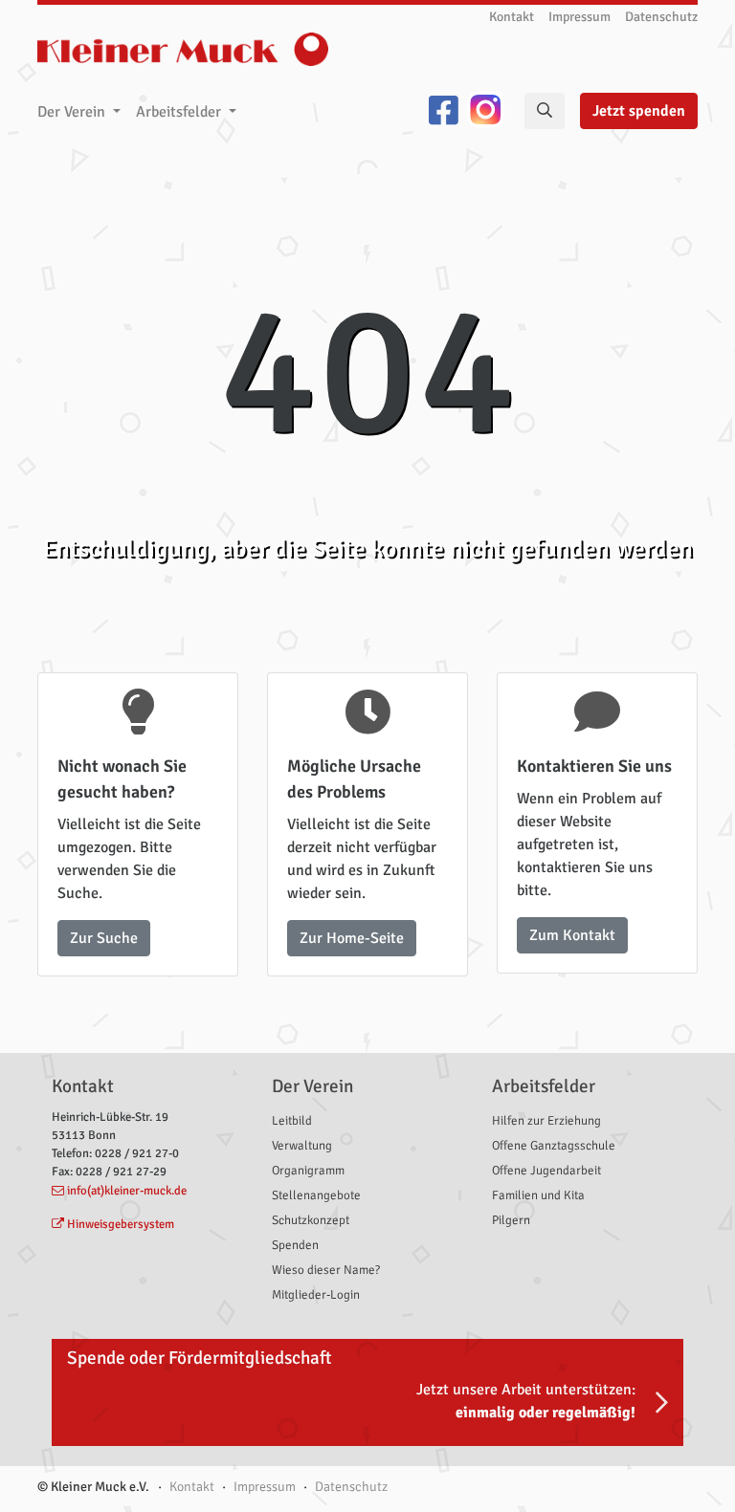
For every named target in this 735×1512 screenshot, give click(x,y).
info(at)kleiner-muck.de (127, 1190)
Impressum (579, 17)
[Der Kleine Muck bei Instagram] (485, 112)
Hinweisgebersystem (120, 1224)
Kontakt (511, 17)
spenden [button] (638, 111)
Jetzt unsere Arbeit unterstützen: (525, 1401)
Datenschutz (661, 17)
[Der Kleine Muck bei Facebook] (443, 112)
